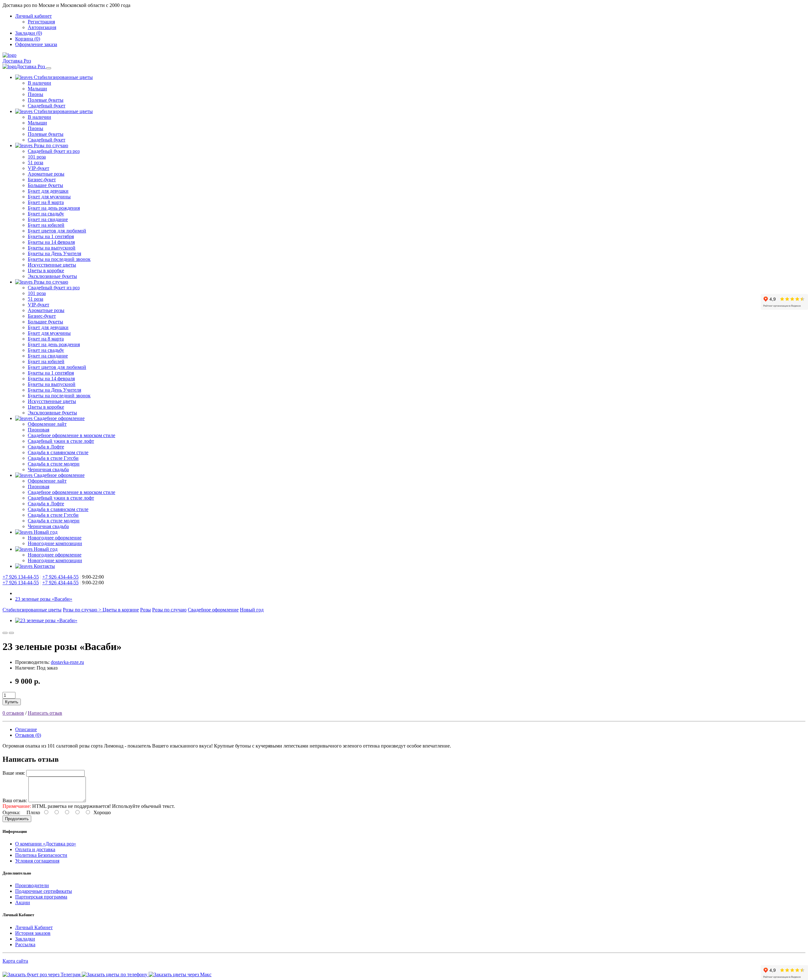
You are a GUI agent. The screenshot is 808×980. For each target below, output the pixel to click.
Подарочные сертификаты (43, 891)
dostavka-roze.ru (67, 662)
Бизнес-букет (42, 179)
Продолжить (17, 818)
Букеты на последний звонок (59, 259)
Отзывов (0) (28, 735)
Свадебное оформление (59, 418)
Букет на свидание (48, 219)
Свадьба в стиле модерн (54, 463)
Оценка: (11, 812)
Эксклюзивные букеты (52, 276)
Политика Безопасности (41, 855)
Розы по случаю (50, 145)
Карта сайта (15, 961)
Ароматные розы (46, 174)
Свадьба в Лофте (46, 446)
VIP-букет (38, 168)
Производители (32, 885)
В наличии (39, 83)
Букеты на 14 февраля (51, 242)
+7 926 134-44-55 (21, 577)
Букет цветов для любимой (57, 230)
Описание (26, 729)
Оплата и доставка (35, 849)
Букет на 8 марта (46, 202)
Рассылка (25, 944)
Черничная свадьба (48, 469)
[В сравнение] (11, 633)
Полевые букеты (45, 100)
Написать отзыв (45, 713)
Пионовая (38, 429)
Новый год (45, 532)
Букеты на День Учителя (54, 253)
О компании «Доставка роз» (45, 843)
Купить (11, 702)
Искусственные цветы (52, 265)
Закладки (25, 938)
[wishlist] (5, 633)
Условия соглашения (37, 860)
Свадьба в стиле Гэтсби (53, 458)
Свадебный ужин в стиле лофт (61, 441)
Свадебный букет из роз (54, 151)
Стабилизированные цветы (63, 77)
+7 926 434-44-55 (60, 577)
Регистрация (41, 21)
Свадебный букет (46, 105)
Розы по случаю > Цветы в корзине (101, 609)
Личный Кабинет (34, 927)
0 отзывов (13, 713)
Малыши (37, 88)
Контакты (44, 566)
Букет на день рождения (54, 208)
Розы (145, 609)
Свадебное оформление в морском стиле (71, 435)
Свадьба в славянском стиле (58, 452)
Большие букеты (45, 185)
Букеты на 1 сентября (51, 236)
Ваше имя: (14, 773)
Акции (22, 902)
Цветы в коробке (46, 270)
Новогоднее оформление (54, 537)
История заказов (32, 933)
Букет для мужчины (49, 196)
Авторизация (42, 27)
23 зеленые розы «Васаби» (43, 599)
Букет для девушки (48, 191)
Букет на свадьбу (46, 213)
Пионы (35, 94)
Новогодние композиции (55, 543)
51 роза (35, 162)
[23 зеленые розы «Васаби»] (46, 620)
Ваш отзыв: (15, 800)
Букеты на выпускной (51, 247)
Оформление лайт (47, 424)
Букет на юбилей (46, 225)
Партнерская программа (41, 896)
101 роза (37, 156)
